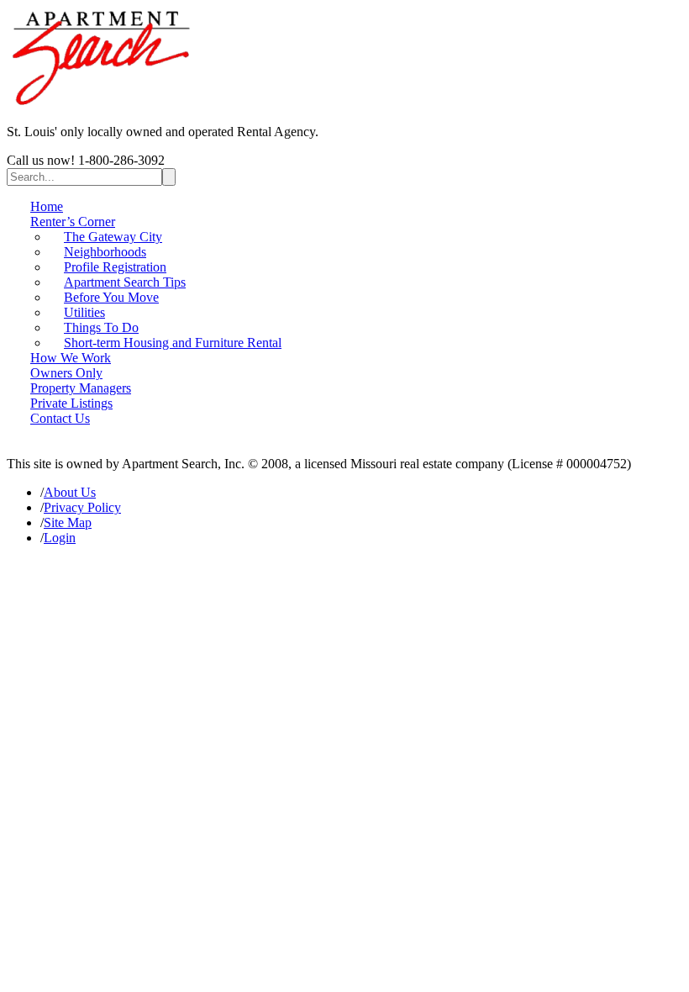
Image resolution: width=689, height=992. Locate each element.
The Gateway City (113, 237)
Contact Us (60, 418)
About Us (70, 492)
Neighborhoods (105, 252)
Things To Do (101, 327)
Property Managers (80, 388)
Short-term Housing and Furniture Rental (172, 342)
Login (60, 537)
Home (46, 206)
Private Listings (71, 403)
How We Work (70, 358)
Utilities (84, 312)
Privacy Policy (82, 507)
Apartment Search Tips (125, 282)
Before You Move (111, 297)
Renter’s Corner (72, 221)
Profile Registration (115, 267)
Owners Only (66, 373)
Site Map (68, 522)
